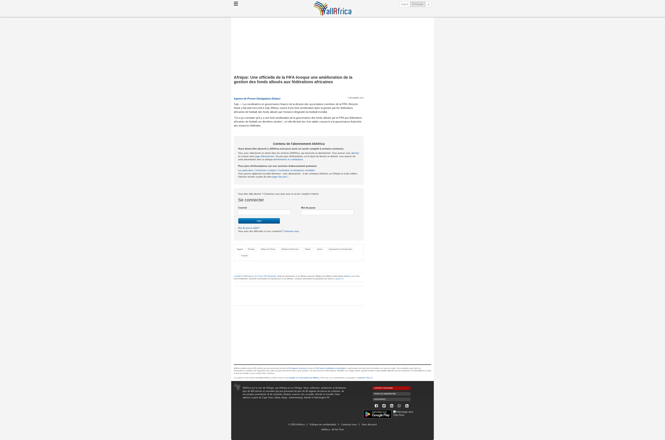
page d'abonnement (264, 156)
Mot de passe (308, 207)
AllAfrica (332, 8)
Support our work (383, 388)
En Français (418, 4)
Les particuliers (245, 170)
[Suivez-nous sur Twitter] (384, 406)
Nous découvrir (369, 424)
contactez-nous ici (364, 378)
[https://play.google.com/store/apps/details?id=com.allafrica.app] (377, 415)
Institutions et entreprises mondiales (297, 170)
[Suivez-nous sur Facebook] (376, 406)
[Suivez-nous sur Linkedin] (391, 406)
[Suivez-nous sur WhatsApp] (399, 406)
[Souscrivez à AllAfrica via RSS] (407, 406)
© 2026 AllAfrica (296, 424)
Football (244, 256)
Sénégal (251, 249)
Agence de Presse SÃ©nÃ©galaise (262, 276)
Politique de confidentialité (323, 424)
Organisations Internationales (340, 249)
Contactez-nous (291, 231)
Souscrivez (379, 399)
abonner (355, 153)
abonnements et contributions (288, 159)
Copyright (237, 276)
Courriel (242, 207)
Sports (319, 249)
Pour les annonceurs (385, 394)
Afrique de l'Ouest (268, 249)
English (404, 4)
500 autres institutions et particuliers (331, 368)
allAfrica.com (349, 276)
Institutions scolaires (266, 170)
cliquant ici (339, 279)
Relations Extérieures (290, 249)
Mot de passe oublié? (249, 228)
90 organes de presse (298, 368)
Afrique (308, 249)
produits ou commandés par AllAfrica (304, 378)
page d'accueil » (280, 176)
